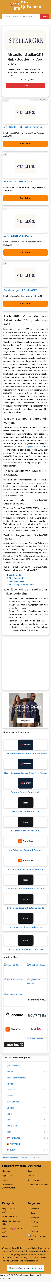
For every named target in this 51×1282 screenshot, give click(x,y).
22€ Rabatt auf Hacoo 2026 (25, 811)
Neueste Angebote (36, 1180)
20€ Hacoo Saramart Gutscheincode (25, 908)
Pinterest (34, 1231)
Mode (9, 1120)
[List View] (10, 92)
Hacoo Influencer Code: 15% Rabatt (25, 869)
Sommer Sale (12, 1126)
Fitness (10, 1096)
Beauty (10, 1072)
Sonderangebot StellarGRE (20, 290)
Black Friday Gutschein (16, 1078)
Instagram (34, 1218)
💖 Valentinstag (13, 1138)
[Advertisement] (25, 663)
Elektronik (11, 1090)
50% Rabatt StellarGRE (17, 235)
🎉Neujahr (11, 1150)
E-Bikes (10, 1084)
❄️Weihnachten (13, 1066)
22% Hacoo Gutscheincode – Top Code (25, 888)
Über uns (6, 1171)
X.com (33, 1213)
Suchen (45, 16)
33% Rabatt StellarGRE (17, 181)
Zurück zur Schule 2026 (38, 1185)
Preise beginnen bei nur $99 (32, 447)
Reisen (5, 1236)
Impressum (7, 1176)
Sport (9, 1132)
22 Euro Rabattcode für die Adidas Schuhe (25, 753)
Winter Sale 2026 (9, 1216)
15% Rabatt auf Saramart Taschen (25, 850)
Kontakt (5, 1180)
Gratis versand (13, 1102)
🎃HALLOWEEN (13, 1144)
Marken (24, 1158)
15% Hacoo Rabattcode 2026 (25, 831)
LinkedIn (34, 1227)
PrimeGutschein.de (10, 1158)
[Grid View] (7, 92)
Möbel (9, 1114)
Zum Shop (25, 85)
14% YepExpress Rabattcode (25, 792)
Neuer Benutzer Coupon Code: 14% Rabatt (25, 773)
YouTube (34, 1222)
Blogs (30, 1171)
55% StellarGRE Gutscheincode (23, 127)
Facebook (34, 1209)
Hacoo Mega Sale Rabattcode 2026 (25, 949)
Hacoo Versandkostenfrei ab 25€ (25, 927)
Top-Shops (32, 1176)
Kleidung (10, 1108)
